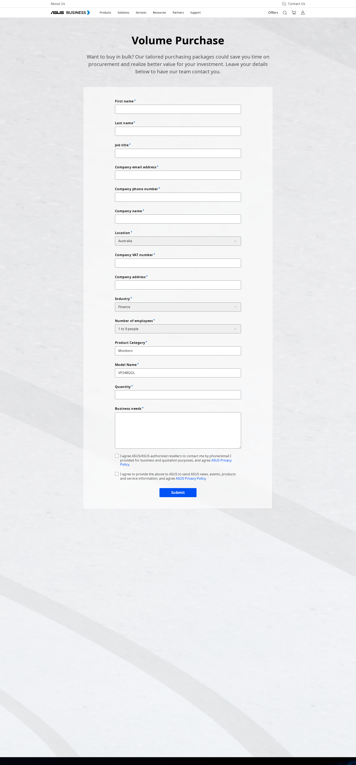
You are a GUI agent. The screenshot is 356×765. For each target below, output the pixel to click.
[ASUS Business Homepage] (70, 13)
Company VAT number (134, 255)
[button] (284, 13)
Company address (130, 277)
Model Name (126, 364)
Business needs (128, 408)
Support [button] (195, 12)
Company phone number (136, 189)
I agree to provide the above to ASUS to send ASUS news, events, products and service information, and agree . (178, 476)
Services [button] (141, 12)
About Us (58, 3)
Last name (124, 123)
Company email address (135, 167)
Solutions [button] (123, 12)
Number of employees (134, 321)
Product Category (130, 342)
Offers (273, 12)
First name (124, 101)
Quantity (123, 386)
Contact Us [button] (296, 3)
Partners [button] (178, 12)
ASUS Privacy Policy (191, 478)
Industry (122, 298)
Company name (128, 211)
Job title (122, 145)
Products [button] (105, 12)
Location (122, 233)
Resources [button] (159, 12)
